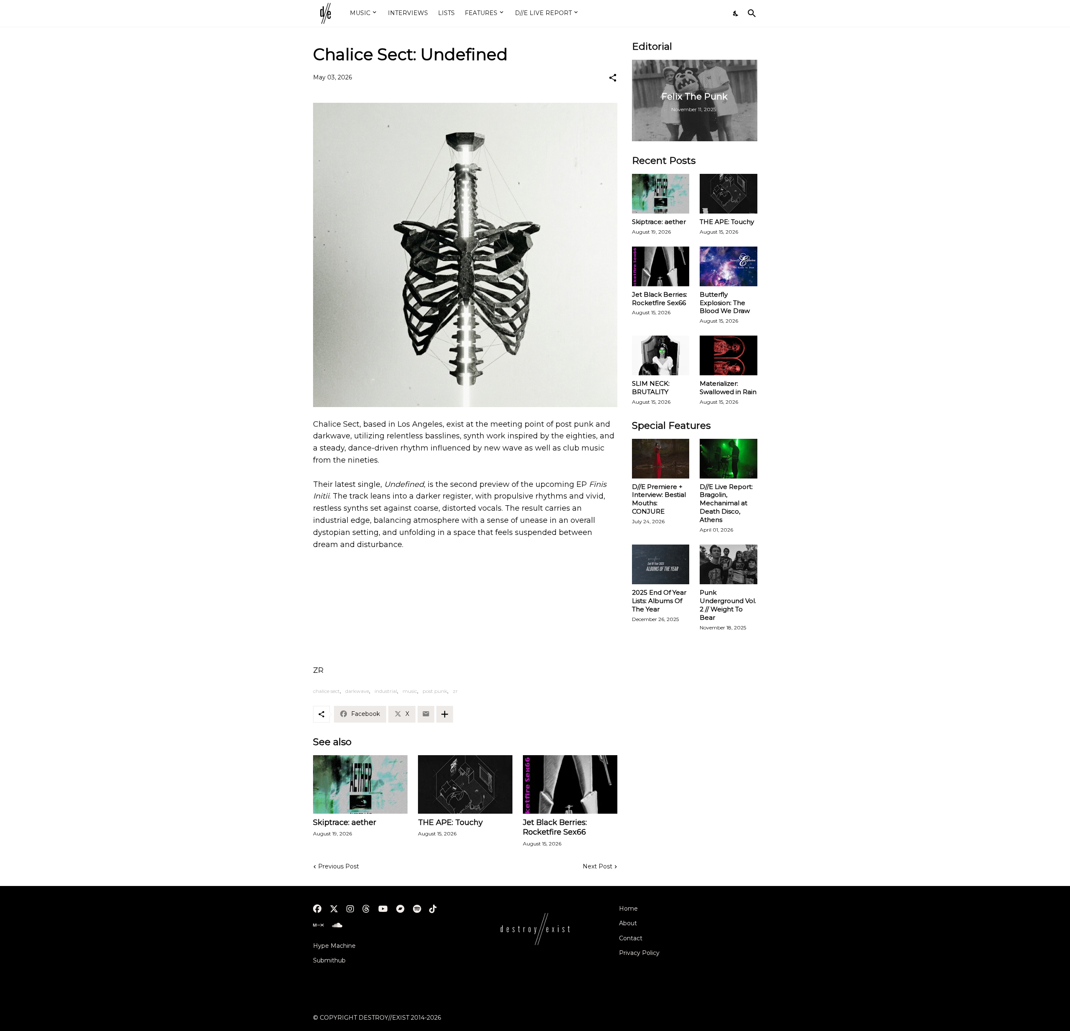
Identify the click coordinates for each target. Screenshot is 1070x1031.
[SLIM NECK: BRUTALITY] (661, 355)
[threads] (366, 909)
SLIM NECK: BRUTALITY (651, 387)
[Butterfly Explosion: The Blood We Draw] (728, 266)
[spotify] (417, 909)
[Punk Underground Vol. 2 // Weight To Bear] (728, 564)
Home (628, 908)
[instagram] (350, 909)
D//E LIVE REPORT (543, 13)
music (410, 691)
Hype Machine (334, 946)
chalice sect (326, 691)
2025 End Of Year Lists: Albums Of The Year (659, 600)
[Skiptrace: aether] (360, 784)
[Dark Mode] (736, 13)
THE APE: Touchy (450, 822)
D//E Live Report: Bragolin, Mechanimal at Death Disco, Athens (726, 503)
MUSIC (360, 13)
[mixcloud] (318, 925)
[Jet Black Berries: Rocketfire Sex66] (570, 784)
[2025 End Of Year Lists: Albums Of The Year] (661, 564)
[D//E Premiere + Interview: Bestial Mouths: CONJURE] (661, 459)
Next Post (597, 866)
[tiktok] (433, 909)
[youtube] (383, 909)
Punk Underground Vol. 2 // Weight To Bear (728, 604)
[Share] (612, 78)
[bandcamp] (400, 909)
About (628, 923)
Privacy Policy (639, 953)
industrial (385, 691)
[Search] (750, 13)
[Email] (426, 714)
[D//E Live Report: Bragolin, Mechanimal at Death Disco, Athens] (728, 459)
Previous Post (338, 866)
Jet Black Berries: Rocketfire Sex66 (555, 827)
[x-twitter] (334, 909)
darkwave (357, 691)
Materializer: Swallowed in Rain (728, 387)
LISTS (446, 13)
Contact (630, 938)
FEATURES (481, 13)
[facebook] (317, 909)
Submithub (329, 960)
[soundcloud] (337, 925)
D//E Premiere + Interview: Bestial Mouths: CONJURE (659, 499)
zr (455, 691)
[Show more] (444, 714)
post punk (435, 691)
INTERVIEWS (408, 13)
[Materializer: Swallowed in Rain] (728, 355)
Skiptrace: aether (344, 822)
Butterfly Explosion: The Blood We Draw (725, 302)
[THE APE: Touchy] (465, 784)
